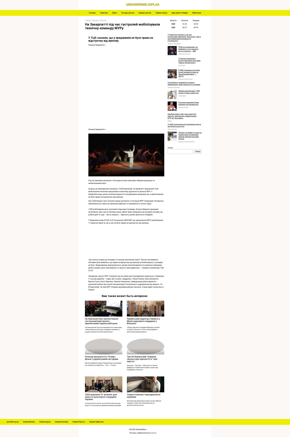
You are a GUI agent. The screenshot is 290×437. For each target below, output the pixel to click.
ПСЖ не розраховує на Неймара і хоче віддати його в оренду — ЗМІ (188, 49)
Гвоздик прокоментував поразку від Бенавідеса (188, 104)
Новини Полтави (61, 422)
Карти (114, 13)
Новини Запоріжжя (185, 79)
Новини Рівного (78, 422)
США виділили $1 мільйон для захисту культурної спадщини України (101, 397)
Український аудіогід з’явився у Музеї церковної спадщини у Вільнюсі (143, 321)
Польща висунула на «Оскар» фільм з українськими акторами (101, 357)
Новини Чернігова (174, 43)
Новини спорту (161, 13)
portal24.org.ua (13, 422)
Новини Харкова (174, 87)
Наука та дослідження (186, 141)
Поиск (170, 148)
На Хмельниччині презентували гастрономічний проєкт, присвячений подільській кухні (101, 321)
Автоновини (172, 129)
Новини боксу (183, 107)
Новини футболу (184, 54)
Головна (92, 13)
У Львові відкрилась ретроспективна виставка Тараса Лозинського (189, 61)
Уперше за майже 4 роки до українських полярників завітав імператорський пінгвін (190, 136)
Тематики (104, 13)
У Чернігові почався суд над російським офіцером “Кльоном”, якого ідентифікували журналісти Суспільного (184, 38)
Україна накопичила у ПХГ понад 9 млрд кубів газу (189, 92)
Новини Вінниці (29, 422)
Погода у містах (127, 13)
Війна (170, 121)
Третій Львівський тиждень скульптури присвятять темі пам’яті (142, 359)
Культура (181, 65)
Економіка (182, 96)
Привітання (196, 13)
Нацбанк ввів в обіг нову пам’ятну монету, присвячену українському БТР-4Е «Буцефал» (182, 116)
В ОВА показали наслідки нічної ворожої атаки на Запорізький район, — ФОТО (189, 73)
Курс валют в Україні (180, 13)
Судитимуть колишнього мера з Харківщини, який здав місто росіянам (184, 84)
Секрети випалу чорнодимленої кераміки (143, 395)
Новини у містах (145, 13)
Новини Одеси (45, 422)
